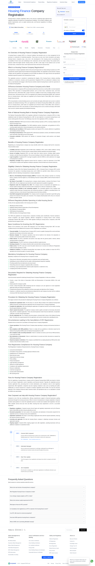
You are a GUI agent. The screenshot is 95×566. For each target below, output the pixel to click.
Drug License (52, 550)
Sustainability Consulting (13, 554)
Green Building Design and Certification (37, 549)
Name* (64, 56)
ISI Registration (52, 541)
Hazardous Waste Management (14, 542)
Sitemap (52, 563)
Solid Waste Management (13, 547)
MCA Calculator (73, 550)
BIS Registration (52, 543)
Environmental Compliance (30, 2)
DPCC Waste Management (13, 549)
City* (64, 72)
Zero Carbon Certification (34, 540)
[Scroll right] (59, 48)
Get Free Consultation (74, 78)
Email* (64, 62)
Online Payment (73, 552)
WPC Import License (53, 552)
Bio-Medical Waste (12, 540)
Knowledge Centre (73, 543)
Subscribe (83, 529)
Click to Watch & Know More (17, 27)
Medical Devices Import (54, 548)
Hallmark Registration (53, 538)
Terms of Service (65, 563)
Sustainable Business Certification (36, 552)
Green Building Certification (34, 542)
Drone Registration (53, 545)
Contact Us (72, 541)
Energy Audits (31, 547)
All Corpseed (81, 2)
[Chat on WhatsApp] (91, 561)
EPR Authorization (12, 552)
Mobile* (64, 67)
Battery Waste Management (14, 545)
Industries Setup (63, 2)
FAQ (48, 563)
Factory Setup (41, 2)
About (19, 2)
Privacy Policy (58, 563)
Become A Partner (73, 538)
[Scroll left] (9, 48)
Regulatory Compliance (52, 2)
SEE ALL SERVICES (47, 557)
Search (73, 2)
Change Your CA (73, 545)
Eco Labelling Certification (34, 545)
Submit (74, 33)
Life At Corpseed (73, 548)
